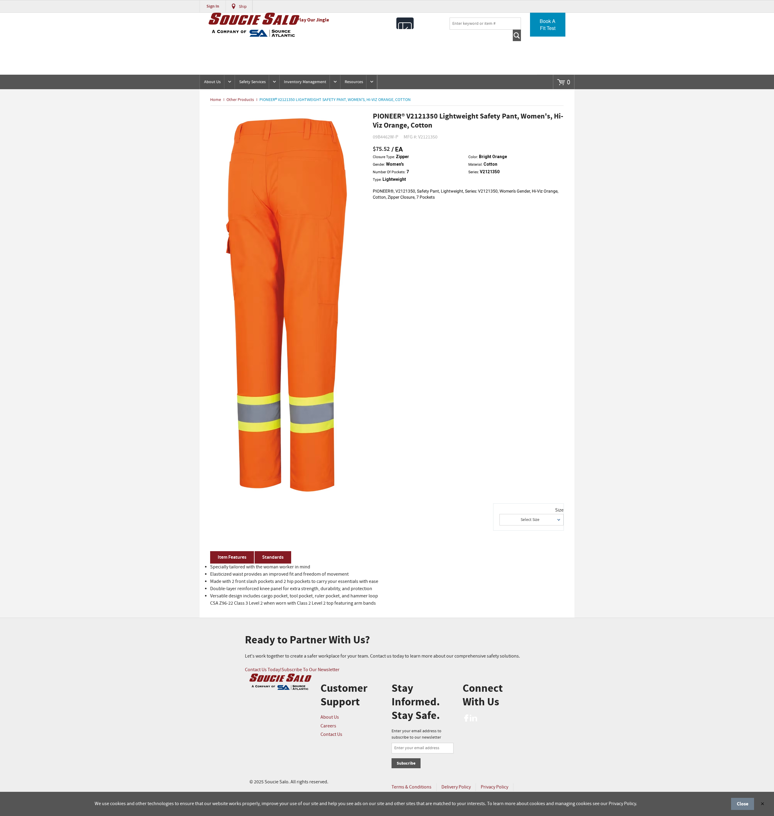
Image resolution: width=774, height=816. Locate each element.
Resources (354, 82)
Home (215, 100)
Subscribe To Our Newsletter (310, 670)
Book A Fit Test (547, 24)
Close (742, 804)
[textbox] (485, 24)
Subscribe (406, 763)
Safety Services (252, 82)
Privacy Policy (494, 787)
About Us (212, 82)
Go (517, 35)
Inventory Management (305, 82)
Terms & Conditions (411, 787)
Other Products (240, 100)
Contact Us (331, 734)
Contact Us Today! (263, 670)
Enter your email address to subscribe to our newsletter (416, 734)
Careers (328, 726)
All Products (405, 23)
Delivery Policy (456, 787)
